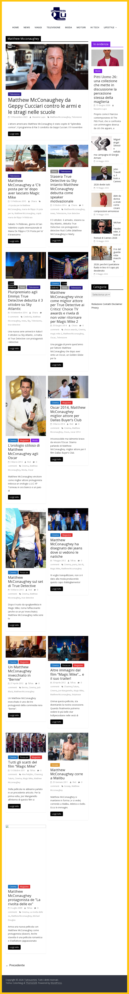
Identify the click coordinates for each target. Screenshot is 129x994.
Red (29, 462)
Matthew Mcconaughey (60, 117)
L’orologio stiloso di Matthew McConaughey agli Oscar (24, 451)
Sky (28, 320)
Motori (81, 27)
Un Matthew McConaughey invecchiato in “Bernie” (19, 673)
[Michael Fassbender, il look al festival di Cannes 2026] (101, 221)
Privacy (95, 307)
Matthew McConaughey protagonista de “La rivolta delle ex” (24, 897)
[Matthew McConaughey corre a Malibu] (68, 734)
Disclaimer (117, 304)
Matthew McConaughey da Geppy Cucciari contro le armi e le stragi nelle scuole (44, 105)
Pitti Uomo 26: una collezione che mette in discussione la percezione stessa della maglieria (105, 89)
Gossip (55, 765)
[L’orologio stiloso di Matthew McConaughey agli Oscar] (26, 377)
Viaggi (38, 27)
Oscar (53, 337)
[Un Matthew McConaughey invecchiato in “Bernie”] (26, 638)
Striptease (76, 694)
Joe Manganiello (65, 690)
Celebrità (27, 316)
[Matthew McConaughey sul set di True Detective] (26, 510)
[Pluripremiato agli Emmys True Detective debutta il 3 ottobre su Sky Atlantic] (26, 254)
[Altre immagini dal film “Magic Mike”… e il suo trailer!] (68, 638)
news (52, 213)
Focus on (24, 572)
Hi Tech (94, 27)
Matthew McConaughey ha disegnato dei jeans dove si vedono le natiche (66, 548)
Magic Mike (55, 568)
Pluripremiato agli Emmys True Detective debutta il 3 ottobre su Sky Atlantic (25, 300)
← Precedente (15, 965)
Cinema (55, 283)
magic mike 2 (56, 333)
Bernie (25, 687)
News (27, 27)
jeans (74, 564)
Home (15, 27)
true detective (73, 213)
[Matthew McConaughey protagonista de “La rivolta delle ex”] (26, 826)
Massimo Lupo (39, 117)
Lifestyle (109, 27)
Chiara (34, 201)
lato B (80, 564)
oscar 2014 (75, 432)
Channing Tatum (71, 686)
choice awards (70, 329)
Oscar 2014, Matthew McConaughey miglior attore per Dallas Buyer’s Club (67, 413)
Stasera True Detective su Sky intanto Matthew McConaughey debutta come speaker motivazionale (64, 188)
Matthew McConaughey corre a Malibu (66, 773)
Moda (68, 27)
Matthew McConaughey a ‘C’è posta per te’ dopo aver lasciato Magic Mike (24, 188)
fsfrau (73, 560)
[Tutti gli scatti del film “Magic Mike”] (26, 734)
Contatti (107, 304)
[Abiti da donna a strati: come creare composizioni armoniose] (101, 194)
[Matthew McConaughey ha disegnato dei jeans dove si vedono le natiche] (68, 510)
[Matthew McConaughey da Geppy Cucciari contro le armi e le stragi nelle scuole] (47, 46)
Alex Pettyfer (27, 774)
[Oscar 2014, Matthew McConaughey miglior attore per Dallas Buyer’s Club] (68, 377)
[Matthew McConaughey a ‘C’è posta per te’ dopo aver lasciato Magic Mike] (26, 146)
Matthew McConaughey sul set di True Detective (25, 581)
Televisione (53, 27)
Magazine (24, 440)
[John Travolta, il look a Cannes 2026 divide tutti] (101, 167)
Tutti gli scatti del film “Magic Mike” (22, 764)
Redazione (96, 304)
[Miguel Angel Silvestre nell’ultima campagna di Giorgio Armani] (101, 137)
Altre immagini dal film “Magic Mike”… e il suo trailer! (67, 674)
